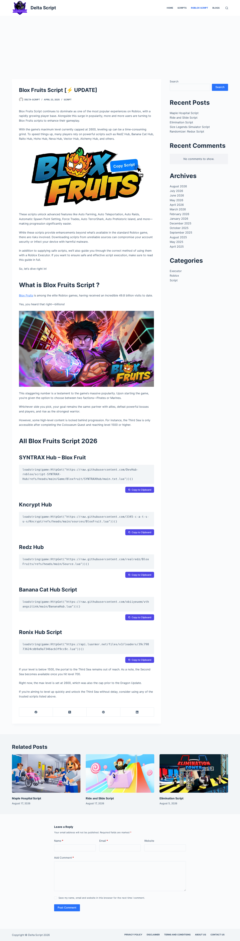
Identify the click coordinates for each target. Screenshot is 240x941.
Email (103, 840)
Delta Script (43, 7)
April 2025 (177, 246)
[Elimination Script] (194, 773)
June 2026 (177, 195)
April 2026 (177, 204)
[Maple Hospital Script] (46, 773)
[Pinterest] (103, 712)
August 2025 (178, 237)
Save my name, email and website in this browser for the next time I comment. (102, 897)
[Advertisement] (120, 42)
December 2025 (180, 223)
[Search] (226, 8)
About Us (200, 934)
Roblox (174, 275)
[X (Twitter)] (70, 712)
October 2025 (179, 228)
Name (58, 840)
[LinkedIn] (137, 712)
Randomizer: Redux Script (187, 131)
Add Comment (64, 857)
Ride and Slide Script (183, 117)
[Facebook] (36, 712)
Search (174, 81)
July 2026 (176, 191)
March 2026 (178, 209)
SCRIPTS (182, 8)
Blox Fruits (26, 295)
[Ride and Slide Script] (120, 773)
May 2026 (176, 200)
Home (170, 8)
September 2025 (181, 232)
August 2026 (178, 186)
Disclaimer (153, 934)
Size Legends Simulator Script (190, 127)
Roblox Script (199, 8)
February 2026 (179, 214)
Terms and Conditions (177, 934)
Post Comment (67, 907)
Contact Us (217, 934)
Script (68, 99)
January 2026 (179, 218)
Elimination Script (181, 122)
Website (149, 840)
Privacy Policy (133, 934)
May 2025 (176, 242)
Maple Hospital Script (184, 113)
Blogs (216, 8)
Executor (176, 271)
